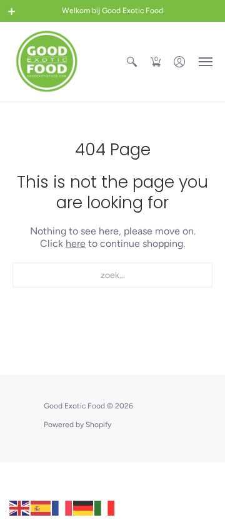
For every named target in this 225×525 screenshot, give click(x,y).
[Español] (41, 507)
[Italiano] (105, 507)
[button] (12, 11)
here (76, 243)
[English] (20, 507)
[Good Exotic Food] (46, 62)
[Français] (62, 507)
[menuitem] (132, 62)
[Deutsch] (83, 507)
